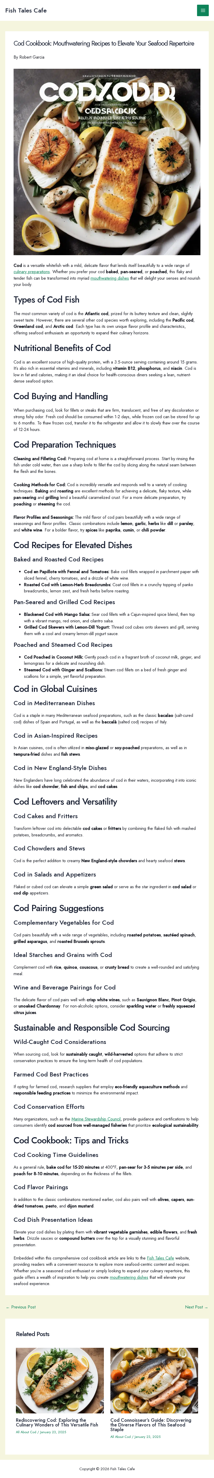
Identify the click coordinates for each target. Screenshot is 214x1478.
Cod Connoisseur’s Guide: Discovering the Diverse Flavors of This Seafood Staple (150, 1425)
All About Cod (26, 1432)
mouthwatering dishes (110, 278)
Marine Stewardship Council (96, 1119)
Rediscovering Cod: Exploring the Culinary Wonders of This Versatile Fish (57, 1422)
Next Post (196, 1307)
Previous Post (20, 1307)
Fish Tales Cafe (26, 10)
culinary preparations (32, 271)
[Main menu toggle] (203, 10)
